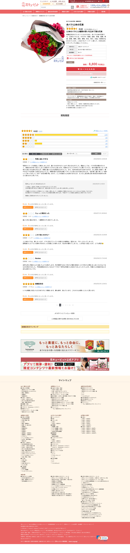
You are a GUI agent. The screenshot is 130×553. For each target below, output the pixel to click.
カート (101, 1)
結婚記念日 (24, 396)
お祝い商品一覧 (25, 420)
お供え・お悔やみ (26, 397)
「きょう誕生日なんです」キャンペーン (61, 408)
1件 (106, 141)
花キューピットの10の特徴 (88, 509)
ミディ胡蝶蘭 (25, 469)
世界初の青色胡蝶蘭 (57, 431)
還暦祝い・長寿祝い (26, 434)
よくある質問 (53, 1)
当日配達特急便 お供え (27, 444)
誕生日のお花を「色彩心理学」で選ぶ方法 (62, 479)
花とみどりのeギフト (57, 449)
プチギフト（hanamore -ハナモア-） (31, 407)
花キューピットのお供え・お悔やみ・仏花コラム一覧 (95, 478)
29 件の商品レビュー (91, 29)
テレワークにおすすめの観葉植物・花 (91, 505)
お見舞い (24, 461)
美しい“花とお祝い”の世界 (88, 500)
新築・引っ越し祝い (26, 425)
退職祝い (24, 394)
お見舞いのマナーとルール (58, 489)
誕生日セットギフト (87, 400)
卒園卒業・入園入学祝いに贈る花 (28, 536)
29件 (40, 131)
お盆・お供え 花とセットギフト (59, 391)
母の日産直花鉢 (49, 530)
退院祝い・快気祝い (26, 433)
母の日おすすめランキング (60, 530)
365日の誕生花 (60, 536)
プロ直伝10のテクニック (88, 497)
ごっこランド (51, 528)
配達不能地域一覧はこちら (87, 90)
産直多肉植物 (55, 436)
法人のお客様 (59, 4)
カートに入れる (87, 69)
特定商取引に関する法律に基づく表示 (29, 526)
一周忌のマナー (85, 482)
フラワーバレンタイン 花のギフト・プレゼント (40, 534)
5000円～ (86, 422)
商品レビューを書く (101, 131)
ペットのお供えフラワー (28, 455)
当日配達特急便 (46, 4)
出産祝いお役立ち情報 (57, 482)
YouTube (41, 528)
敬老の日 (24, 441)
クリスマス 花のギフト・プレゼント (56, 532)
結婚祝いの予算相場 (57, 481)
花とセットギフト (56, 442)
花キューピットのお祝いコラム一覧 (60, 478)
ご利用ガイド (66, 524)
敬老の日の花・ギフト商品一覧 (59, 405)
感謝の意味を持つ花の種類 (88, 517)
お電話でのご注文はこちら (83, 6)
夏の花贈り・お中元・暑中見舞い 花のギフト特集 (64, 396)
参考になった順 (56, 154)
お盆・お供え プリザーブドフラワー (60, 393)
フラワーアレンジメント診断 (89, 508)
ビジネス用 (24, 464)
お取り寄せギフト (26, 463)
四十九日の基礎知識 (87, 484)
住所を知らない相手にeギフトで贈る (86, 74)
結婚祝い (24, 430)
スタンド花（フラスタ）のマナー (60, 487)
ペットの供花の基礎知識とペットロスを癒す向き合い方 (95, 481)
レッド (53, 457)
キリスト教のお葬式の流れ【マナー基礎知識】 (93, 489)
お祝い (23, 422)
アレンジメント (56, 417)
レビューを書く (70, 27)
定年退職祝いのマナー (27, 481)
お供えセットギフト (51, 536)
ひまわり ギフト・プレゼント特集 (30, 410)
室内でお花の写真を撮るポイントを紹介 (91, 506)
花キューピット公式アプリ (90, 536)
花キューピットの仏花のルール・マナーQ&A (92, 479)
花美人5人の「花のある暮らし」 (90, 498)
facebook (30, 528)
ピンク (53, 453)
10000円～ (87, 425)
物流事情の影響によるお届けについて (77, 107)
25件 (106, 135)
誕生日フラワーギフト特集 (28, 389)
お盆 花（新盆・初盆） (57, 389)
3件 (106, 144)
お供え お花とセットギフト (28, 452)
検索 (96, 153)
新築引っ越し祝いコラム (58, 490)
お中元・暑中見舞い (26, 439)
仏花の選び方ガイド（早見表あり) (90, 492)
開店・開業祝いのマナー (28, 479)
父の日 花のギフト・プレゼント (74, 530)
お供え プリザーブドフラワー (29, 453)
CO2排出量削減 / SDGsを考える (89, 495)
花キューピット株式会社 (61, 541)
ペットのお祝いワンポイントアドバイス (61, 486)
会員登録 (88, 1)
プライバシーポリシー (88, 524)
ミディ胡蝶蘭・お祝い (57, 428)
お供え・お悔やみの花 (27, 399)
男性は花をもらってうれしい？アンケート (92, 503)
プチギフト (24, 436)
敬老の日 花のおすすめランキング (60, 400)
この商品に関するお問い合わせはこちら (64, 319)
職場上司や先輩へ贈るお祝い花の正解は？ (62, 494)
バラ (83, 393)
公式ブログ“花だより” (60, 528)
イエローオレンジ (56, 455)
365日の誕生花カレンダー (28, 478)
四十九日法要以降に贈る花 (28, 400)
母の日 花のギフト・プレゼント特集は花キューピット (32, 530)
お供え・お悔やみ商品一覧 (28, 445)
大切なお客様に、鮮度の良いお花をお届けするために (80, 105)
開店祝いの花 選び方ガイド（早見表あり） (62, 495)
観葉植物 (24, 468)
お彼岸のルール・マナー (88, 487)
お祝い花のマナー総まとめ (58, 492)
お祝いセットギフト (41, 536)
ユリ (83, 394)
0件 (106, 138)
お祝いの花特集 (25, 388)
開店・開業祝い (25, 393)
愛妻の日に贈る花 (25, 534)
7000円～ (86, 423)
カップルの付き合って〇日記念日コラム (91, 513)
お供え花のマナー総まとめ (88, 490)
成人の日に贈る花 (85, 532)
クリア (104, 153)
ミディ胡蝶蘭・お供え (57, 430)
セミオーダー (55, 444)
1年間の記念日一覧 (86, 511)
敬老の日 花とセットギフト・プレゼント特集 (62, 404)
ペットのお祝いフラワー (28, 437)
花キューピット (24, 524)
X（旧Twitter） (24, 528)
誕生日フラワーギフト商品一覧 (89, 391)
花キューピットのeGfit (57, 450)
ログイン (95, 1)
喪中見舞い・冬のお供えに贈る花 (73, 532)
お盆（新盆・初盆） (26, 457)
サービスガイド (44, 1)
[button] (102, 538)
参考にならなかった (40, 207)
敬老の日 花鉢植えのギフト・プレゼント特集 (62, 402)
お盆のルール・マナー (87, 486)
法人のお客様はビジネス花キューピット (38, 524)
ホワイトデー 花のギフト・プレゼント (60, 534)
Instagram (36, 528)
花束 (53, 418)
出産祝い (24, 431)
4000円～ (86, 420)
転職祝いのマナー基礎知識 (58, 484)
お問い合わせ (61, 1)
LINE (46, 528)
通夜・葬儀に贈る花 (26, 402)
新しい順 (34, 154)
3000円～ (86, 418)
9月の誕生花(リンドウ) (87, 399)
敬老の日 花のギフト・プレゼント (39, 532)
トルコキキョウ (85, 396)
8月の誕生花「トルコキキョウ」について (92, 514)
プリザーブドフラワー (27, 405)
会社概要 (80, 524)
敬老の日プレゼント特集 (28, 412)
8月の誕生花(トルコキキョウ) (29, 391)
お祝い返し (24, 460)
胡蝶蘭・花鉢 (25, 404)
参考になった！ (28, 207)
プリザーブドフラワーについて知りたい (91, 516)
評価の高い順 (45, 154)
